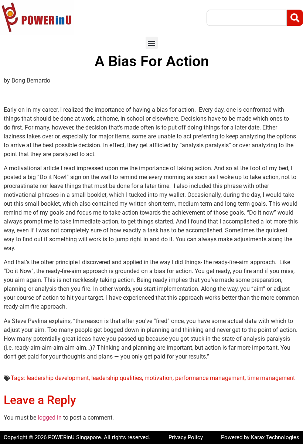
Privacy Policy (185, 437)
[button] (152, 43)
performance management (210, 377)
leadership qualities (116, 377)
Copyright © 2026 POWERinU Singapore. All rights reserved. (77, 437)
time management (271, 377)
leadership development (58, 377)
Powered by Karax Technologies (260, 437)
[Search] (295, 18)
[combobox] (247, 18)
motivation (158, 377)
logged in (50, 417)
